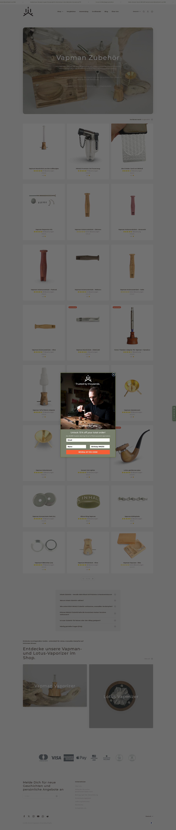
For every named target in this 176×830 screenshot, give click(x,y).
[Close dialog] (113, 374)
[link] (88, 401)
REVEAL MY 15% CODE (88, 452)
